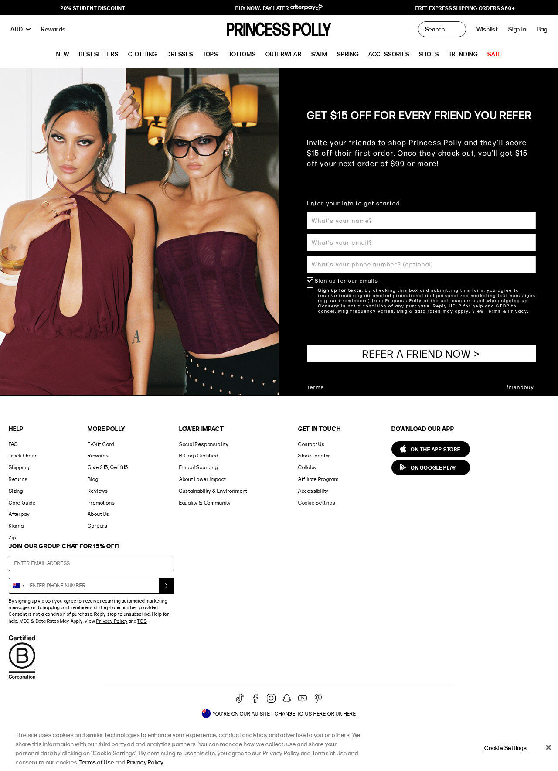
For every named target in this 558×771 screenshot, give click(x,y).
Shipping (19, 467)
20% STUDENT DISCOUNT (93, 7)
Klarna (16, 525)
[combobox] (18, 585)
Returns (18, 479)
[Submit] (166, 586)
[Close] (548, 747)
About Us (98, 514)
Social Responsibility (203, 444)
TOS (141, 621)
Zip (12, 537)
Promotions (101, 502)
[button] (542, 29)
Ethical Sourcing (198, 467)
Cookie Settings (317, 502)
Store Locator (314, 455)
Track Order (23, 455)
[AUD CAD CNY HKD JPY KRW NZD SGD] (20, 29)
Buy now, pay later (262, 7)
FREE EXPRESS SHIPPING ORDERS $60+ (464, 7)
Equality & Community (205, 502)
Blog (93, 479)
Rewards (98, 455)
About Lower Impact (202, 479)
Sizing (16, 491)
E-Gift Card (101, 444)
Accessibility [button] (313, 491)
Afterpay (19, 514)
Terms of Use (96, 762)
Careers (98, 525)
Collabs (307, 467)
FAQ (13, 444)
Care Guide (22, 502)
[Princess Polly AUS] (279, 29)
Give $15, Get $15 (108, 467)
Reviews (98, 491)
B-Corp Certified (198, 455)
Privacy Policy (111, 621)
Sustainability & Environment (213, 491)
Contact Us (311, 444)
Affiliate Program (318, 479)
